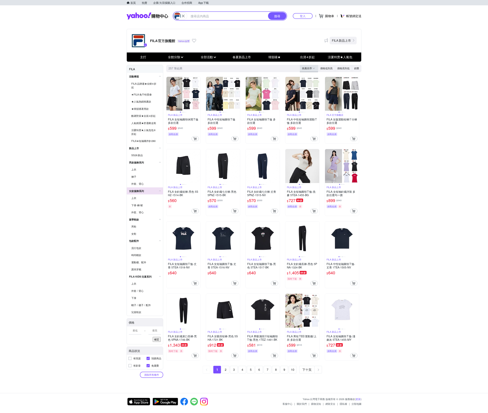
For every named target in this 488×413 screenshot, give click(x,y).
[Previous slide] (168, 94)
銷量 (356, 68)
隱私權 (343, 404)
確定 (156, 339)
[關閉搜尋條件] (183, 16)
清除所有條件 (151, 374)
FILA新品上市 (341, 40)
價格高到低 (343, 68)
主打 (143, 57)
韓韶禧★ (274, 57)
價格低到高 (326, 68)
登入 (303, 16)
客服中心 (287, 404)
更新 (358, 399)
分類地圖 (356, 404)
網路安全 (330, 404)
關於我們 (302, 404)
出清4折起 (307, 57)
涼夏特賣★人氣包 (340, 57)
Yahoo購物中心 (147, 16)
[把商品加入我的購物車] (195, 138)
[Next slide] (197, 94)
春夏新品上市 (242, 57)
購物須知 (316, 404)
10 (292, 369)
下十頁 (306, 369)
